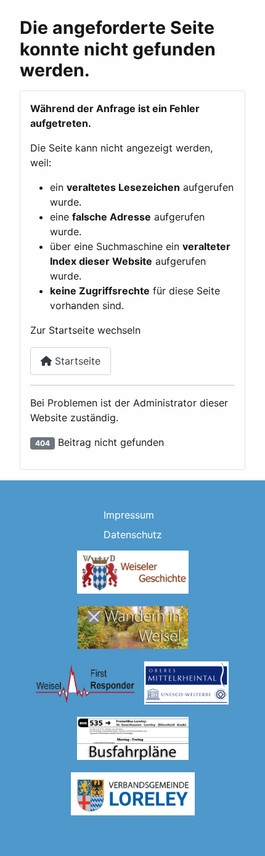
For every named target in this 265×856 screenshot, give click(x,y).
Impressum (129, 515)
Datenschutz (133, 534)
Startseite (76, 361)
